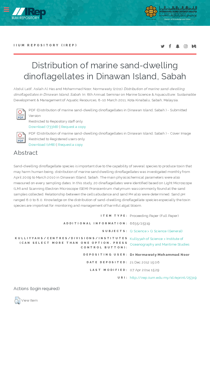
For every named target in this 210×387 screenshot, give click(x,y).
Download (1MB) (42, 144)
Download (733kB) (43, 127)
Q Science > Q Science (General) (156, 231)
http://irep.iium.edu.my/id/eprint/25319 (163, 277)
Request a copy (73, 127)
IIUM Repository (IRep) (45, 45)
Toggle (9, 9)
